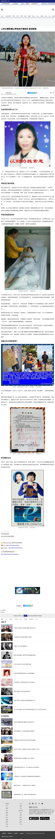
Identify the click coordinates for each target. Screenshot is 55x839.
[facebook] (33, 803)
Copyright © (28, 833)
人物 (7, 826)
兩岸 (25, 16)
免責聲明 (16, 833)
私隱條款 (22, 833)
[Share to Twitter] (30, 93)
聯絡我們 (10, 833)
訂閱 (34, 615)
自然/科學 (20, 810)
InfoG (37, 16)
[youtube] (42, 803)
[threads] (36, 803)
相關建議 (4, 833)
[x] (39, 803)
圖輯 (21, 821)
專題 (7, 821)
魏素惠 (10, 619)
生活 (49, 16)
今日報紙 (7, 803)
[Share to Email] (36, 93)
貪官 (37, 619)
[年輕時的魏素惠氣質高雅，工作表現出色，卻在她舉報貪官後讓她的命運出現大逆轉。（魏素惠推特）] (27, 59)
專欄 (42, 16)
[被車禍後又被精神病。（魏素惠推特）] (27, 258)
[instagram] (30, 803)
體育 (21, 815)
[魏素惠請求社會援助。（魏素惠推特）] (27, 498)
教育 (21, 817)
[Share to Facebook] (28, 93)
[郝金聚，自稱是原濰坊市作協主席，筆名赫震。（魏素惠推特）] (27, 365)
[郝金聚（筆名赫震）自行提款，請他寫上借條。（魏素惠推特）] (27, 430)
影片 (7, 806)
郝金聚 (16, 619)
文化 (21, 808)
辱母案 (25, 619)
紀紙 (21, 812)
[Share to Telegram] (32, 93)
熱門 (17, 16)
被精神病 (31, 619)
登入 (25, 615)
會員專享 (8, 16)
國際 (29, 16)
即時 (13, 16)
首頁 (2, 16)
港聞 (21, 16)
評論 (45, 16)
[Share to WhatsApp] (34, 93)
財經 (33, 16)
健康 (53, 16)
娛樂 (21, 819)
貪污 (21, 619)
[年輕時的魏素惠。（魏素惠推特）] (27, 144)
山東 (6, 619)
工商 (21, 824)
